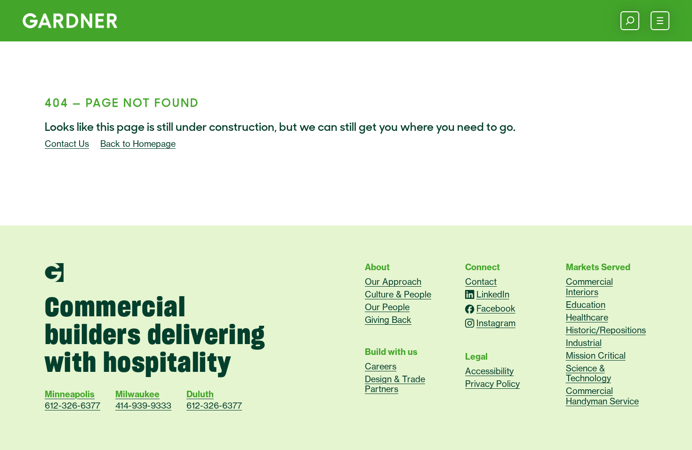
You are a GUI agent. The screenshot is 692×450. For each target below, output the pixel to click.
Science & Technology (588, 373)
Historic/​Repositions (606, 330)
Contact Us (67, 144)
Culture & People (398, 294)
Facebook (495, 309)
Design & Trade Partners (395, 384)
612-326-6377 (72, 406)
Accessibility (489, 371)
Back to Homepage (138, 144)
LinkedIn (492, 294)
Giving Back (388, 319)
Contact (481, 281)
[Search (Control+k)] (629, 20)
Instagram (495, 323)
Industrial (584, 343)
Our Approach (393, 281)
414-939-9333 (143, 406)
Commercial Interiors (589, 286)
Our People (387, 307)
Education (585, 304)
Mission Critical (596, 355)
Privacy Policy (492, 383)
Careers (380, 366)
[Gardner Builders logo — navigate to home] (70, 20)
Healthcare (587, 317)
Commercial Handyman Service (602, 396)
